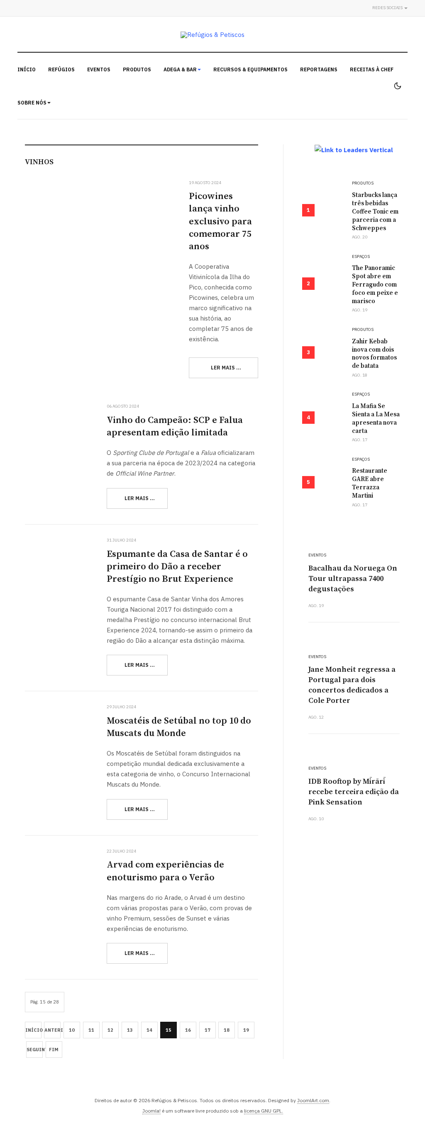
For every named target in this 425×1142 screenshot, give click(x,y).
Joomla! (151, 1111)
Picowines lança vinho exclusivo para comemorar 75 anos (220, 221)
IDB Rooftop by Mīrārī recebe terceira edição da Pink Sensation (353, 792)
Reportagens (318, 69)
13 (130, 1030)
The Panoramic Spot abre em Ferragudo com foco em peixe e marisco (375, 284)
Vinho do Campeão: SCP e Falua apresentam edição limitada (175, 426)
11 (91, 1030)
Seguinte (35, 1049)
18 (227, 1030)
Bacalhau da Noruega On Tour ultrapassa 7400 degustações (352, 579)
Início (26, 69)
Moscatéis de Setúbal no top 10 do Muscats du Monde (179, 727)
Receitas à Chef (371, 69)
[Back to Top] (400, 1117)
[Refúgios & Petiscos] (212, 34)
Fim (54, 1049)
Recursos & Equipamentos (250, 69)
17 (207, 1030)
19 (246, 1030)
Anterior (52, 1030)
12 (110, 1030)
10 (72, 1030)
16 (188, 1030)
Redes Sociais (387, 7)
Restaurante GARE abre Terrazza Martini (369, 483)
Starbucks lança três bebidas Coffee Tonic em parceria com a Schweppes (375, 211)
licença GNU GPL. (263, 1111)
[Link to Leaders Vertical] (354, 150)
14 (149, 1030)
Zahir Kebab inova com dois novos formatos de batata (374, 354)
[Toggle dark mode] (397, 86)
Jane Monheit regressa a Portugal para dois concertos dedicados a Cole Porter (352, 685)
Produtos (137, 69)
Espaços (361, 256)
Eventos (98, 69)
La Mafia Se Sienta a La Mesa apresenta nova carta (376, 418)
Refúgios (61, 69)
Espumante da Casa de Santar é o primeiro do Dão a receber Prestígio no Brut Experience (177, 567)
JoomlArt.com (313, 1100)
